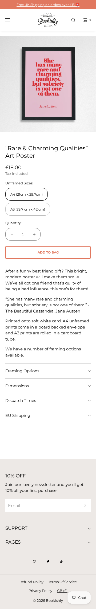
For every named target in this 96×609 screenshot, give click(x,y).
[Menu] (11, 19)
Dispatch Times (20, 400)
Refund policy (31, 582)
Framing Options (22, 370)
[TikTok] (61, 562)
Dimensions (17, 385)
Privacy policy (40, 590)
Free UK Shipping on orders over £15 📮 (48, 5)
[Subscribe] (84, 505)
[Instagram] (35, 562)
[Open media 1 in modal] (48, 84)
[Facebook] (48, 562)
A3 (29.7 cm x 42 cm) (27, 209)
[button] (73, 19)
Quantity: (13, 223)
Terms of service (62, 582)
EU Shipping (17, 415)
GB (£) (62, 590)
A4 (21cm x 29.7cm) (26, 194)
